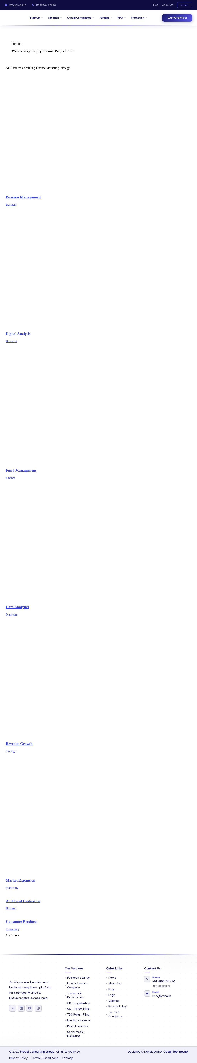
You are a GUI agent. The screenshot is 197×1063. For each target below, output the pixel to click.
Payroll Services (77, 1026)
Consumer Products (21, 922)
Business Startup (78, 978)
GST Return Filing (78, 1009)
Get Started (177, 17)
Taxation (53, 17)
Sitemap (113, 1001)
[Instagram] (38, 1008)
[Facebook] (29, 1008)
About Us (167, 5)
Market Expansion (20, 880)
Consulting (12, 929)
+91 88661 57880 (46, 5)
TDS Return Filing (78, 1015)
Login (185, 4)
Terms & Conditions (115, 1014)
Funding (105, 17)
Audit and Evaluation (23, 901)
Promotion (137, 17)
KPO (120, 17)
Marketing (12, 614)
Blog (155, 5)
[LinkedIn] (21, 1008)
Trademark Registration (75, 995)
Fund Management (21, 470)
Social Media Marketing (75, 1034)
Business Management (23, 197)
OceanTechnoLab (175, 1052)
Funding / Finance (78, 1020)
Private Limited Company (77, 985)
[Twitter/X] (12, 1008)
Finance (10, 478)
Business (11, 204)
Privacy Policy (117, 1006)
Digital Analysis (18, 334)
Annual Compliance (79, 17)
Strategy (11, 751)
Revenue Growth (19, 744)
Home (112, 978)
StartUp (35, 17)
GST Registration (78, 1003)
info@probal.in (17, 5)
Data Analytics (17, 607)
